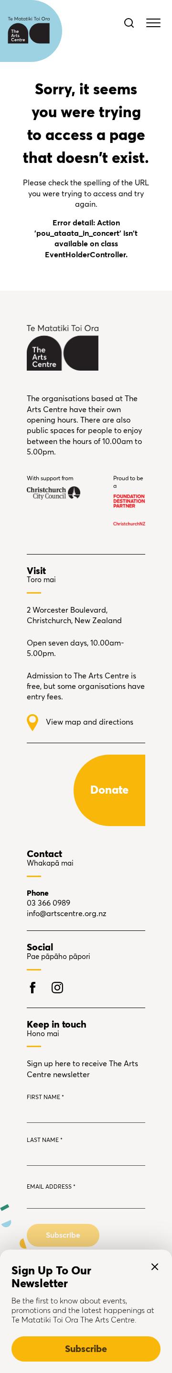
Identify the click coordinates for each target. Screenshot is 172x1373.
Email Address (51, 1187)
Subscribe (86, 1349)
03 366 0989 (48, 903)
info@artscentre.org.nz (67, 914)
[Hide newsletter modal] (155, 1266)
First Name (45, 1097)
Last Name (45, 1140)
